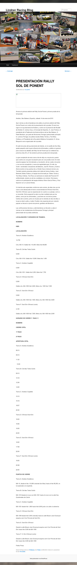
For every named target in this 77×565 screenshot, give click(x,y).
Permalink (22, 551)
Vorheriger (9, 71)
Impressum (15, 65)
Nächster (68, 71)
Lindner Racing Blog (19, 10)
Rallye (39, 550)
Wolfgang (31, 550)
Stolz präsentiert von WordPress (38, 558)
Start (7, 65)
